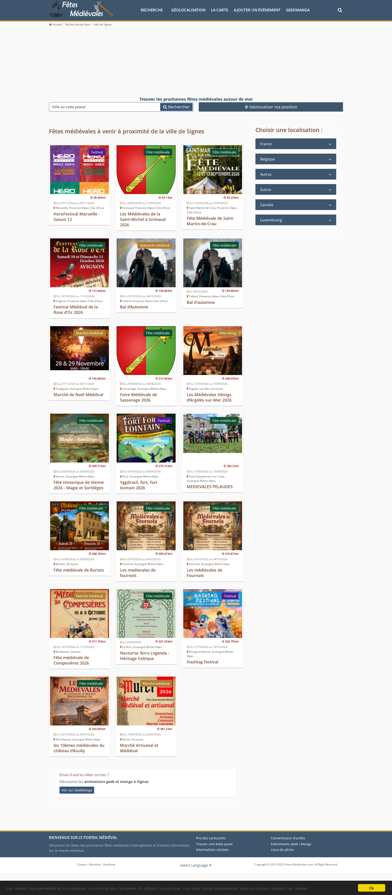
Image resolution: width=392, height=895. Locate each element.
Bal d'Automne (134, 307)
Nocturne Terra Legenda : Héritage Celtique (144, 655)
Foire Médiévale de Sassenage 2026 (138, 397)
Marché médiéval (89, 333)
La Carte (219, 9)
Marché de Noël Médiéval (78, 394)
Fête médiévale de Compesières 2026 (71, 660)
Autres (266, 174)
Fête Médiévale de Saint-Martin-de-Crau (210, 220)
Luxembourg (271, 220)
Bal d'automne (201, 302)
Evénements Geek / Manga (291, 844)
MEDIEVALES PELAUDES (210, 486)
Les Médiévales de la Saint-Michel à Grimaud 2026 (143, 219)
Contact (82, 864)
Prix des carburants (211, 838)
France (266, 143)
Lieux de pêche (282, 850)
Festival (97, 152)
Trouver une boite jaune (214, 844)
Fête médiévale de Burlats (79, 570)
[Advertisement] (196, 62)
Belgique (267, 159)
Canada (266, 204)
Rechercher (178, 107)
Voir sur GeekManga (76, 790)
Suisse (265, 189)
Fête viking (227, 333)
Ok (371, 888)
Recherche (152, 9)
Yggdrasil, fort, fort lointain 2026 (138, 485)
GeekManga (298, 9)
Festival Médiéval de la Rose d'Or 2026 (76, 309)
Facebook (109, 864)
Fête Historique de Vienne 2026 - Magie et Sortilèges (79, 485)
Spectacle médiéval (155, 245)
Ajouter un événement (257, 9)
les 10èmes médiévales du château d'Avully (79, 747)
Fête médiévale (158, 152)
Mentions (95, 864)
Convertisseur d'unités (288, 838)
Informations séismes (212, 850)
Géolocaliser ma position (272, 107)
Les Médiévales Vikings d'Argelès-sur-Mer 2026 (209, 397)
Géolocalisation (188, 9)
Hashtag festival (202, 662)
